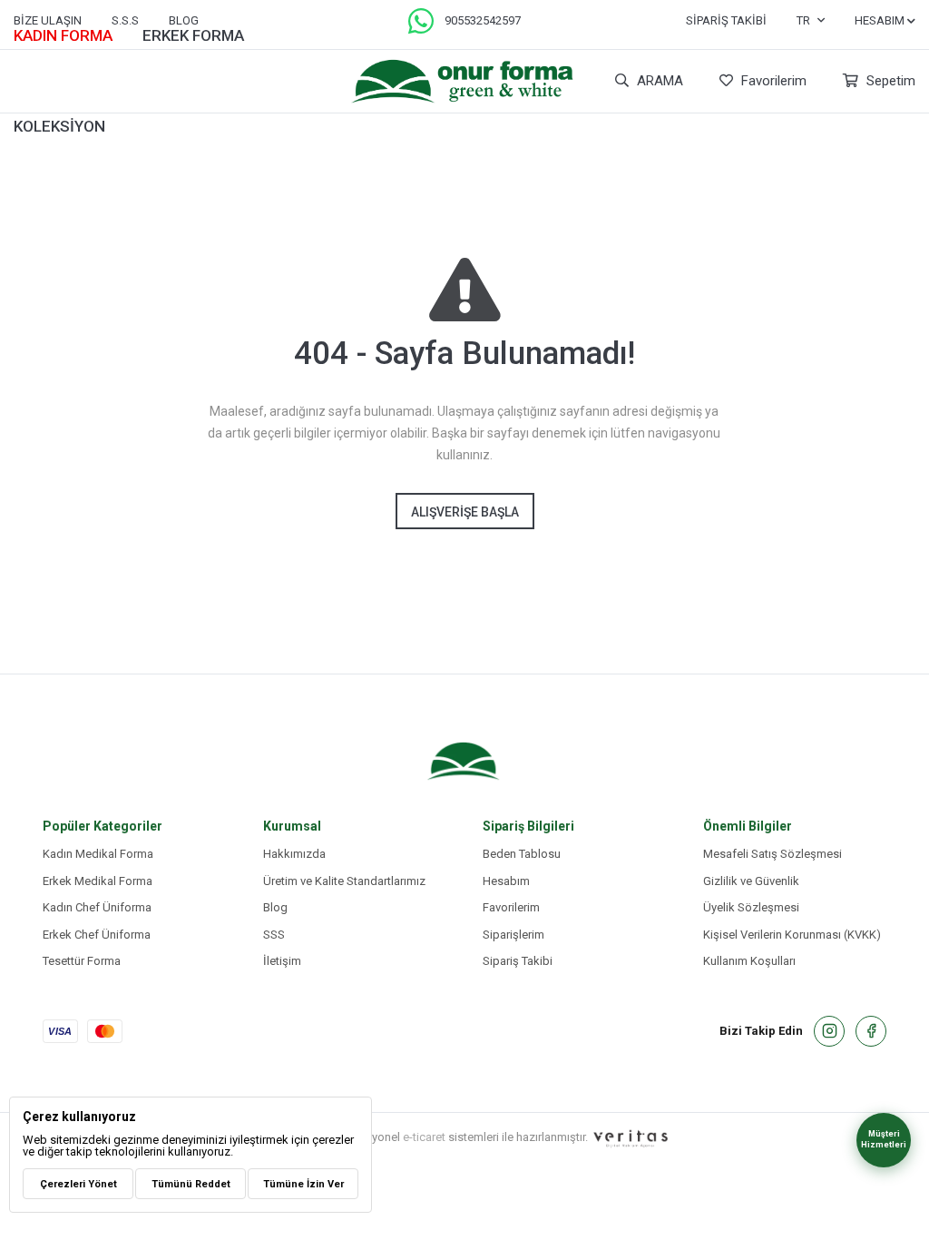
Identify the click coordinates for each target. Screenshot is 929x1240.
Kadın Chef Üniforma (97, 907)
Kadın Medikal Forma (98, 854)
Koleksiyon (59, 126)
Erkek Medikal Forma (97, 881)
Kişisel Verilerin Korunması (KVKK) (792, 934)
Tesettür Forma (82, 961)
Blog (275, 907)
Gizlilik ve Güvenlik (751, 881)
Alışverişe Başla (465, 512)
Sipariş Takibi (726, 20)
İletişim (282, 961)
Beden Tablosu (522, 854)
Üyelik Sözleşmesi (751, 907)
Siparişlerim (513, 934)
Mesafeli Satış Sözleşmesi (772, 854)
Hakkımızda (294, 854)
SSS (274, 934)
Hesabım (506, 881)
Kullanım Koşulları (749, 961)
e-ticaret (424, 1136)
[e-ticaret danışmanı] (630, 1138)
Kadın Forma (63, 35)
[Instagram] (829, 1031)
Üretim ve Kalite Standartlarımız (344, 881)
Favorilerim (772, 81)
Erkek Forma (193, 35)
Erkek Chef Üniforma (97, 934)
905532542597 (483, 20)
